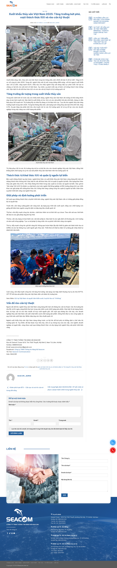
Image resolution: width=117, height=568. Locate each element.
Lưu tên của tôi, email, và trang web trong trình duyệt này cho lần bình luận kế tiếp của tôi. (42, 429)
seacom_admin (54, 22)
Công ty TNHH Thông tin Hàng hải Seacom (29, 349)
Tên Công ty (65, 458)
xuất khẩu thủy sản (44, 369)
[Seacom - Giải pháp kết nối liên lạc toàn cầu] (15, 4)
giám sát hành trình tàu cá (45, 367)
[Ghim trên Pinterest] (48, 360)
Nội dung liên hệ (66, 479)
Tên (10, 420)
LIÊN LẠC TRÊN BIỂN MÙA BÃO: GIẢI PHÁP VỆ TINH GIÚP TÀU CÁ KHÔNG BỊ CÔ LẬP (102, 41)
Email (36, 420)
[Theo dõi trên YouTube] (14, 533)
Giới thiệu (60, 4)
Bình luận (12, 404)
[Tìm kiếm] (110, 4)
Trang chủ (50, 4)
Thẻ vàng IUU (67, 367)
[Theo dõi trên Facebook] (7, 533)
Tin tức (86, 4)
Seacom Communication (21, 352)
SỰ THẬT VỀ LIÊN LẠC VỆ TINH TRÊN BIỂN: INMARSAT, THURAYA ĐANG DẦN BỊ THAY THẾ (101, 30)
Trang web (62, 420)
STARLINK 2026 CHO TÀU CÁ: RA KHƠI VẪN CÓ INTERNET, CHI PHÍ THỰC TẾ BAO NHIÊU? (101, 61)
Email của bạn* (66, 472)
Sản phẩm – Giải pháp (73, 4)
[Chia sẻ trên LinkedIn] (51, 360)
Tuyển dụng (95, 4)
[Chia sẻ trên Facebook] (38, 360)
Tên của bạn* (65, 465)
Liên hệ (104, 4)
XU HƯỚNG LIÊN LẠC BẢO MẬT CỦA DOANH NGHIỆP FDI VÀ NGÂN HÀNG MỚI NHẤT (102, 20)
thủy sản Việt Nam (76, 367)
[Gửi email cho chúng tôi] (12, 533)
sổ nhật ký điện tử (58, 367)
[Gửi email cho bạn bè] (44, 360)
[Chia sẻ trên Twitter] (41, 360)
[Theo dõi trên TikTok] (10, 533)
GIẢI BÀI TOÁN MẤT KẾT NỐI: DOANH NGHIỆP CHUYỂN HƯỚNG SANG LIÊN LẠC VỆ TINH (102, 51)
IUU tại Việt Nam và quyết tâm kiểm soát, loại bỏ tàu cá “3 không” (38, 298)
